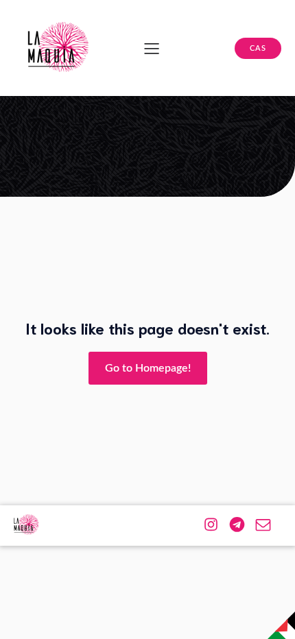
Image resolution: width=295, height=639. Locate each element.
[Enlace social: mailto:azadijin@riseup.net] (268, 524)
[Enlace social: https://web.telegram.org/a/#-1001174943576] (242, 524)
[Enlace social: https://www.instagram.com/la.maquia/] (216, 524)
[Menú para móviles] (151, 48)
